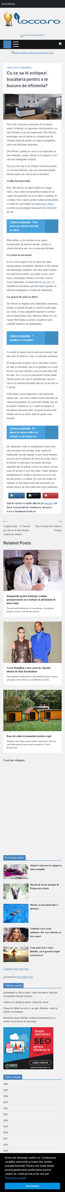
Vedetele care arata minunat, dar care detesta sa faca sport (45, 932)
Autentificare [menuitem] (8, 3)
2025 (5, 1090)
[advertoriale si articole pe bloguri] (28, 1068)
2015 (5, 1151)
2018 (5, 1132)
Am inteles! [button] (32, 1186)
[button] (27, 1178)
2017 (5, 1138)
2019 (5, 1126)
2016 (5, 1144)
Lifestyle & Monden (19, 68)
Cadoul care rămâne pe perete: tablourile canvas (25, 1002)
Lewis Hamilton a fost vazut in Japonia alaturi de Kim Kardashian (28, 669)
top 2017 (47, 282)
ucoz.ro (48, 503)
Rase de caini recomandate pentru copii (29, 736)
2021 (5, 1114)
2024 (5, 1096)
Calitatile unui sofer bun (15, 968)
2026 (5, 1084)
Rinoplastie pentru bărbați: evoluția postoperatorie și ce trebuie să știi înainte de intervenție (31, 600)
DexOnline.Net (24, 976)
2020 (5, 1120)
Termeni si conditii (15, 1177)
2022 (5, 1108)
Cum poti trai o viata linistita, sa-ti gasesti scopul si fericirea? (45, 951)
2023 (5, 1102)
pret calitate (48, 203)
